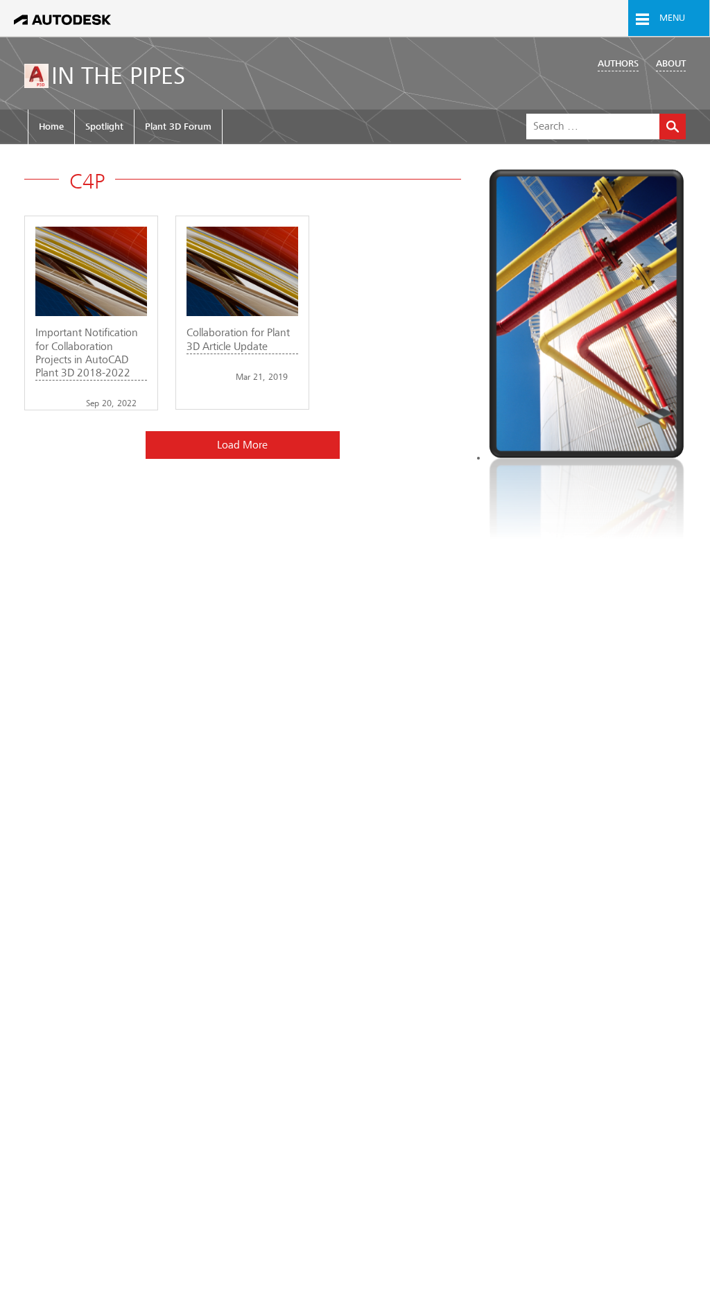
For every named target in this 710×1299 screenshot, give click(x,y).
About (671, 63)
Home (51, 126)
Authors (618, 63)
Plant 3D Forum (178, 126)
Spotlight (104, 126)
